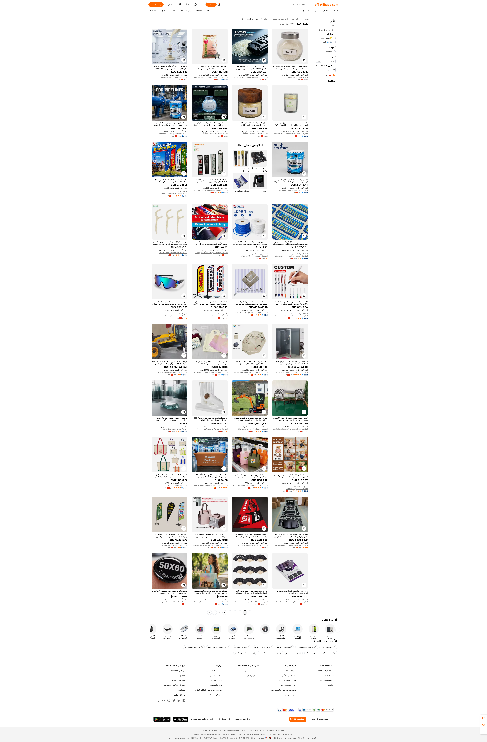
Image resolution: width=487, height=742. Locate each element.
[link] (483, 718)
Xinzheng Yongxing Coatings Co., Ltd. (173, 134)
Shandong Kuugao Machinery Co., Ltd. (253, 429)
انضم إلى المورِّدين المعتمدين (174, 685)
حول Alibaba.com (326, 665)
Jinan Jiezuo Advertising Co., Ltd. (215, 316)
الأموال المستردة (216, 685)
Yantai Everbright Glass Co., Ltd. (175, 429)
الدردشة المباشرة (216, 675)
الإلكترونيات (295, 19)
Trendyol (270, 730)
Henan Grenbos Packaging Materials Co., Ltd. (250, 485)
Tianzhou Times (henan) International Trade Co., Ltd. (290, 545)
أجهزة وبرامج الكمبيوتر (279, 19)
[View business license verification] (266, 738)
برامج (265, 19)
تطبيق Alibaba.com (198, 719)
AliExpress (207, 730)
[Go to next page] (209, 612)
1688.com (217, 730)
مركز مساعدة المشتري (213, 671)
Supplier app (240, 719)
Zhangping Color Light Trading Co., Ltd (172, 602)
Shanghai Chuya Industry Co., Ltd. (254, 256)
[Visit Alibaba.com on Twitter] (173, 700)
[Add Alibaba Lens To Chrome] (297, 719)
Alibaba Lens (324, 719)
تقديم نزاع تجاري (216, 680)
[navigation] (324, 316)
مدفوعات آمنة (291, 671)
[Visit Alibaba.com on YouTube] (163, 700)
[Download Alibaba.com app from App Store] (180, 719)
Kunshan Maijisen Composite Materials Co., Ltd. (210, 77)
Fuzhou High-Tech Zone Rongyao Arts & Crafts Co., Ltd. (250, 602)
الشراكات (181, 690)
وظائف (331, 685)
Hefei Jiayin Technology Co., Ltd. (174, 545)
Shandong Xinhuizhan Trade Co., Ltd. (173, 194)
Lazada (243, 730)
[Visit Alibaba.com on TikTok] (158, 700)
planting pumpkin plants (243, 653)
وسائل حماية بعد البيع (289, 685)
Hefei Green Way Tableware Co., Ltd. (173, 253)
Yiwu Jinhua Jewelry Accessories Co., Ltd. (171, 316)
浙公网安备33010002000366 (285, 738)
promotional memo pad (305, 647)
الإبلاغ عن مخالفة (216, 695)
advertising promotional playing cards (319, 653)
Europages (280, 730)
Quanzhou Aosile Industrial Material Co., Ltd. (250, 77)
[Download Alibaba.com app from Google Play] (162, 719)
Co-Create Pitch (327, 675)
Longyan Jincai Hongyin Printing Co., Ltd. (211, 253)
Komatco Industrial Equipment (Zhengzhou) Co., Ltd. (169, 372)
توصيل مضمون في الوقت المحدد (285, 680)
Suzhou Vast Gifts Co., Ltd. (177, 485)
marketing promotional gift (217, 647)
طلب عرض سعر (253, 675)
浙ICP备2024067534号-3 (308, 738)
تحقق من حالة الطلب (177, 680)
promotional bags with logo (269, 653)
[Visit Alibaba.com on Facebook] (183, 700)
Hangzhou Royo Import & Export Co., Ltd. (292, 372)
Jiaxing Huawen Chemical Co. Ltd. (294, 77)
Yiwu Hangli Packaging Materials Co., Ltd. (292, 602)
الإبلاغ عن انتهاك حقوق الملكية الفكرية (208, 690)
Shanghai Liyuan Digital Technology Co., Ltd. (250, 312)
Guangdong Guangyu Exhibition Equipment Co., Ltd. (210, 485)
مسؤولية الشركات (327, 680)
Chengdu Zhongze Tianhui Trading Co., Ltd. (211, 602)
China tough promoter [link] (250, 19)
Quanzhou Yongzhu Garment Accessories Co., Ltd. (210, 190)
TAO (263, 730)
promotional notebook (193, 647)
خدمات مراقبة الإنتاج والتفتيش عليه (284, 690)
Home (306, 19)
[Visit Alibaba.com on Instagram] (168, 700)
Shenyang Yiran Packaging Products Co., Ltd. (210, 545)
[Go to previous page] (250, 612)
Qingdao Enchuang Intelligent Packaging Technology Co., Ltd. (210, 372)
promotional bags (240, 647)
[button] (219, 4)
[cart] (187, 5)
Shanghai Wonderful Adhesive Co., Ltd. (212, 429)
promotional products (262, 647)
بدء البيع (182, 675)
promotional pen (327, 647)
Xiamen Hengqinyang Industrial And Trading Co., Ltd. (250, 372)
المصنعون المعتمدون (252, 671)
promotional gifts (283, 647)
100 (214, 612)
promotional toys (292, 653)
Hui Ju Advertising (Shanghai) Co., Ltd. (253, 545)
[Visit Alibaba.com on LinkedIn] (178, 700)
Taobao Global (253, 730)
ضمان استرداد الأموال (289, 675)
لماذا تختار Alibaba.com (325, 671)
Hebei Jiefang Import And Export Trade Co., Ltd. (290, 429)
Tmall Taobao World (231, 730)
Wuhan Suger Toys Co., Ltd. (297, 489)
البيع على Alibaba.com (177, 671)
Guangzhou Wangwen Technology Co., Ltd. (291, 316)
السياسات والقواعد (290, 695)
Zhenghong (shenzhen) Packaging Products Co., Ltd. (290, 256)
